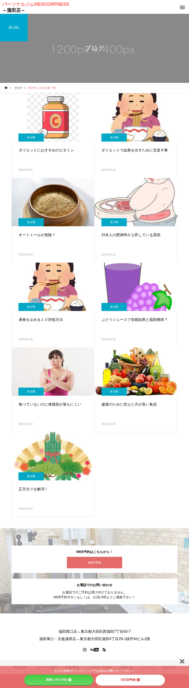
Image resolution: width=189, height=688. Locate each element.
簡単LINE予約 (56, 680)
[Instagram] (85, 649)
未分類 (31, 137)
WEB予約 (94, 562)
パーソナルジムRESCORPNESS (35, 7)
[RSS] (104, 649)
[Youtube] (94, 649)
